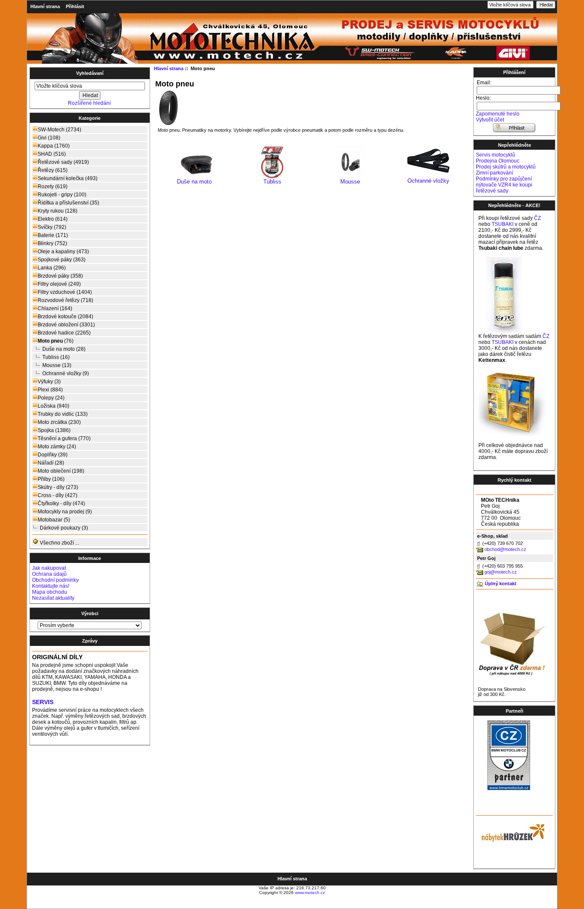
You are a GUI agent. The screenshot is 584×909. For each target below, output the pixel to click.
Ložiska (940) (53, 406)
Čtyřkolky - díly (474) (61, 503)
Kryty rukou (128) (57, 211)
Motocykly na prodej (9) (65, 512)
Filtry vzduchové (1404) (65, 292)
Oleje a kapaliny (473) (63, 252)
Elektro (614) (53, 219)
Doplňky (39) (53, 455)
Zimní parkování (494, 173)
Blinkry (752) (52, 243)
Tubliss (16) (56, 357)
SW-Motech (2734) (59, 130)
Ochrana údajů (49, 574)
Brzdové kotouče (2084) (65, 317)
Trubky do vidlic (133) (63, 414)
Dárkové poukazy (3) (64, 528)
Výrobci (89, 613)
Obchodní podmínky (55, 580)
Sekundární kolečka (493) (67, 178)
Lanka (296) (52, 268)
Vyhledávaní (89, 73)
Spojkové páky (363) (62, 260)
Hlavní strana (45, 6)
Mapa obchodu (49, 592)
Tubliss (272, 181)
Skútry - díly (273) (58, 487)
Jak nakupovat (49, 568)
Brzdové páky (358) (60, 276)
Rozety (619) (53, 186)
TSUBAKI (502, 224)
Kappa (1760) (54, 146)
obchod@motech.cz (505, 549)
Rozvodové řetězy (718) (65, 300)
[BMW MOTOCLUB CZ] (508, 788)
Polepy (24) (51, 398)
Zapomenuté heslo (497, 114)
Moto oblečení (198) (61, 471)
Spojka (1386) (54, 430)
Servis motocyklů (495, 155)
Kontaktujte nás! (50, 586)
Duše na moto (194, 181)
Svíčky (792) (52, 227)
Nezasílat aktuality (53, 598)
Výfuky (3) (49, 382)
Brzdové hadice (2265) (64, 333)
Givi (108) (49, 138)
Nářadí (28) (51, 463)
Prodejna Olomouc (497, 161)
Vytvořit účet (490, 120)
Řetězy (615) (53, 170)
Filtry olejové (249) (59, 284)
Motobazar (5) (54, 520)
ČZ (537, 218)
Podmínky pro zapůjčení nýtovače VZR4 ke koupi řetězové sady (504, 185)
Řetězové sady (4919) (63, 162)
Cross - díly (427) (57, 495)
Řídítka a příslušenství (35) (68, 203)
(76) (56, 341)
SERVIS (42, 702)
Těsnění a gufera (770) (64, 438)
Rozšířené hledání (89, 103)
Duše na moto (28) (64, 349)
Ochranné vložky (428, 181)
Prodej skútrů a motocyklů (506, 167)
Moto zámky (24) (57, 447)
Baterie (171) (53, 235)
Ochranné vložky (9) (65, 373)
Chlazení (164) (55, 308)
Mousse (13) (56, 365)
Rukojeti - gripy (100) (62, 195)
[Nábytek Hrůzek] (510, 832)
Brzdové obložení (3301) (66, 325)
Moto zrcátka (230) (59, 422)
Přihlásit (75, 6)
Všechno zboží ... (58, 543)
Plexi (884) (50, 390)
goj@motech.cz (500, 571)
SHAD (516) (52, 154)
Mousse (350, 181)
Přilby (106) (51, 479)
